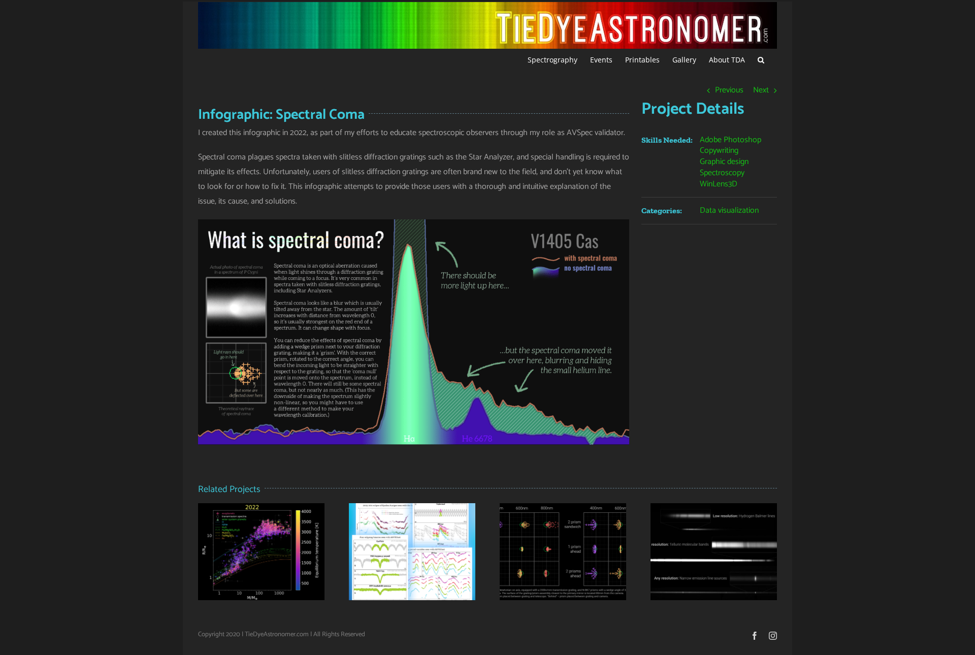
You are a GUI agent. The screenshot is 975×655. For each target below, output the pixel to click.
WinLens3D (718, 184)
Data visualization (729, 210)
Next (761, 90)
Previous (729, 90)
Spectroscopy (722, 173)
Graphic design (724, 162)
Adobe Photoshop (730, 140)
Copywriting (719, 150)
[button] (761, 59)
